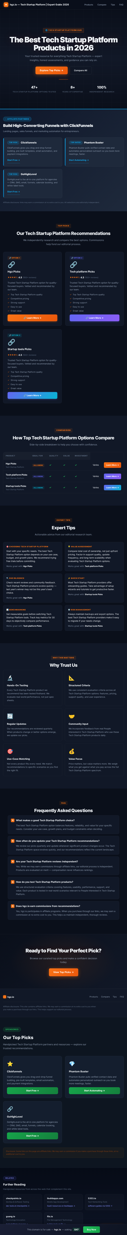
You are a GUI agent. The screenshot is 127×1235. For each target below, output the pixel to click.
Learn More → (112, 465)
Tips (113, 4)
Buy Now (91, 1229)
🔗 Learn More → (32, 317)
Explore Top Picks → (51, 70)
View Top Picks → (63, 972)
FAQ (121, 4)
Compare (101, 4)
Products (88, 4)
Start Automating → (79, 160)
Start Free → (13, 160)
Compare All (80, 70)
